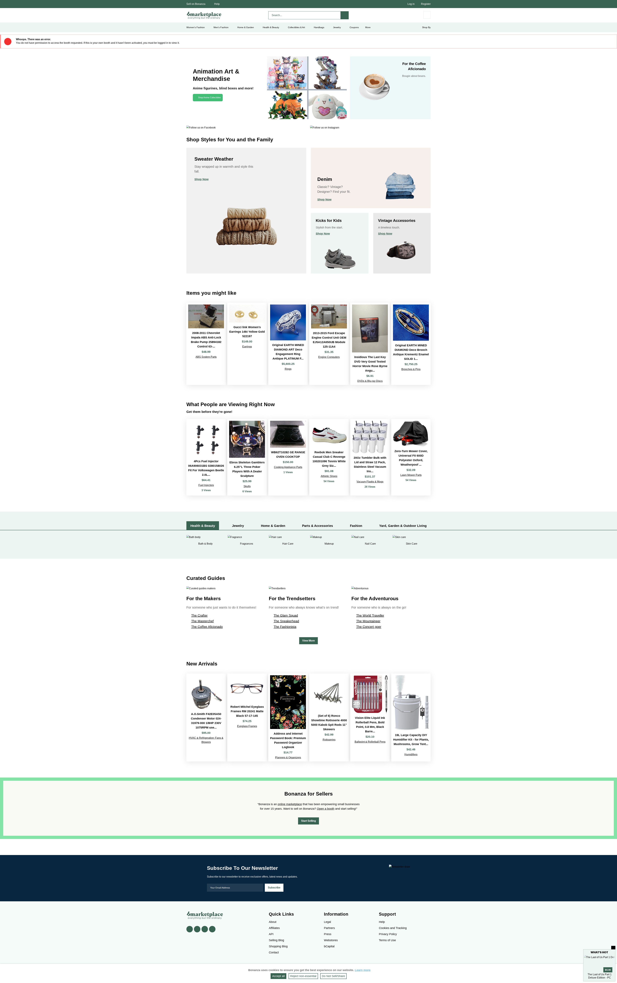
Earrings (247, 346)
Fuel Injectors (206, 485)
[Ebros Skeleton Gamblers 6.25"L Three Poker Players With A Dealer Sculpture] (247, 457)
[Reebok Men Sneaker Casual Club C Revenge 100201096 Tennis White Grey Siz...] (329, 457)
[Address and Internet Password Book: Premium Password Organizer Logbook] (288, 717)
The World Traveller (370, 615)
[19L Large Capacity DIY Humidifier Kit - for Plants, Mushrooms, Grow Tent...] (410, 717)
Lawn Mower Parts (411, 475)
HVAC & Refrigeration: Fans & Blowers (206, 740)
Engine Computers (329, 357)
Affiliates (274, 928)
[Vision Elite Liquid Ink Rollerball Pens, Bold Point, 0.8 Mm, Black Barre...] (369, 717)
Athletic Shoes (329, 476)
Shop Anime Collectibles (209, 97)
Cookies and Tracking (393, 928)
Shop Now (201, 179)
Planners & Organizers (288, 757)
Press (327, 934)
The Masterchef (202, 621)
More (368, 27)
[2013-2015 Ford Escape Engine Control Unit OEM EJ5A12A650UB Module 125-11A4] (329, 344)
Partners (329, 928)
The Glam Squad (286, 615)
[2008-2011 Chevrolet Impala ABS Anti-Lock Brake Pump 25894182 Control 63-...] (206, 344)
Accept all (278, 976)
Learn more (363, 970)
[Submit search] (345, 15)
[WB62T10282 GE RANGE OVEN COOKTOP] (288, 457)
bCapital (329, 946)
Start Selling (308, 820)
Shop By (426, 27)
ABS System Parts (206, 356)
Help (217, 4)
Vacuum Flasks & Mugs (370, 481)
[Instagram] (212, 929)
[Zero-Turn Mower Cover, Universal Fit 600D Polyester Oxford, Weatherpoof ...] (410, 457)
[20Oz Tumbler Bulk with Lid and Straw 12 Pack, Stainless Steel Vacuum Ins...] (369, 457)
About (272, 922)
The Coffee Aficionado (207, 626)
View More (308, 640)
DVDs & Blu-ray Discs (370, 381)
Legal (327, 922)
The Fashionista (285, 626)
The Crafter (199, 615)
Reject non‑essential (303, 976)
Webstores (331, 940)
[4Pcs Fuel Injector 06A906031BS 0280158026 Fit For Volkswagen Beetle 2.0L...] (206, 457)
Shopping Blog (278, 946)
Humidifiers (410, 754)
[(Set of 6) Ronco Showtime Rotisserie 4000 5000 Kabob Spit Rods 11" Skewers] (329, 717)
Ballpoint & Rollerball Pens (370, 741)
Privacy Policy (388, 934)
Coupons (354, 27)
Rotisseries (329, 739)
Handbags (319, 27)
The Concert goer (368, 626)
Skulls (247, 486)
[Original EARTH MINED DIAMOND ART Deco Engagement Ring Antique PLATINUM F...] (288, 344)
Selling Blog (276, 940)
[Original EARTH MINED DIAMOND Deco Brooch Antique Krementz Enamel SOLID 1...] (410, 344)
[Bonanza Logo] (204, 15)
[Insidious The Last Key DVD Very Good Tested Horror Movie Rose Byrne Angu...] (369, 344)
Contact (274, 952)
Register (426, 4)
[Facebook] (189, 929)
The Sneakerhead (286, 621)
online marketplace (290, 804)
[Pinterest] (204, 929)
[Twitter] (197, 929)
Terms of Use (387, 940)
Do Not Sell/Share (333, 976)
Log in (411, 4)
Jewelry (337, 27)
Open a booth (325, 808)
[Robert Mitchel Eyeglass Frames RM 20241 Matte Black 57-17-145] (247, 717)
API (271, 934)
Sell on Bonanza (195, 4)
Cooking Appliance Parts (288, 467)
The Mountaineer (368, 621)
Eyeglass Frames (247, 726)
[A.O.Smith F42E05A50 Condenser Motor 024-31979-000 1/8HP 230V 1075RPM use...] (206, 717)
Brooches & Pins (410, 369)
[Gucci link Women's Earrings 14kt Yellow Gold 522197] (247, 344)
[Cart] (427, 14)
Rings (288, 369)
